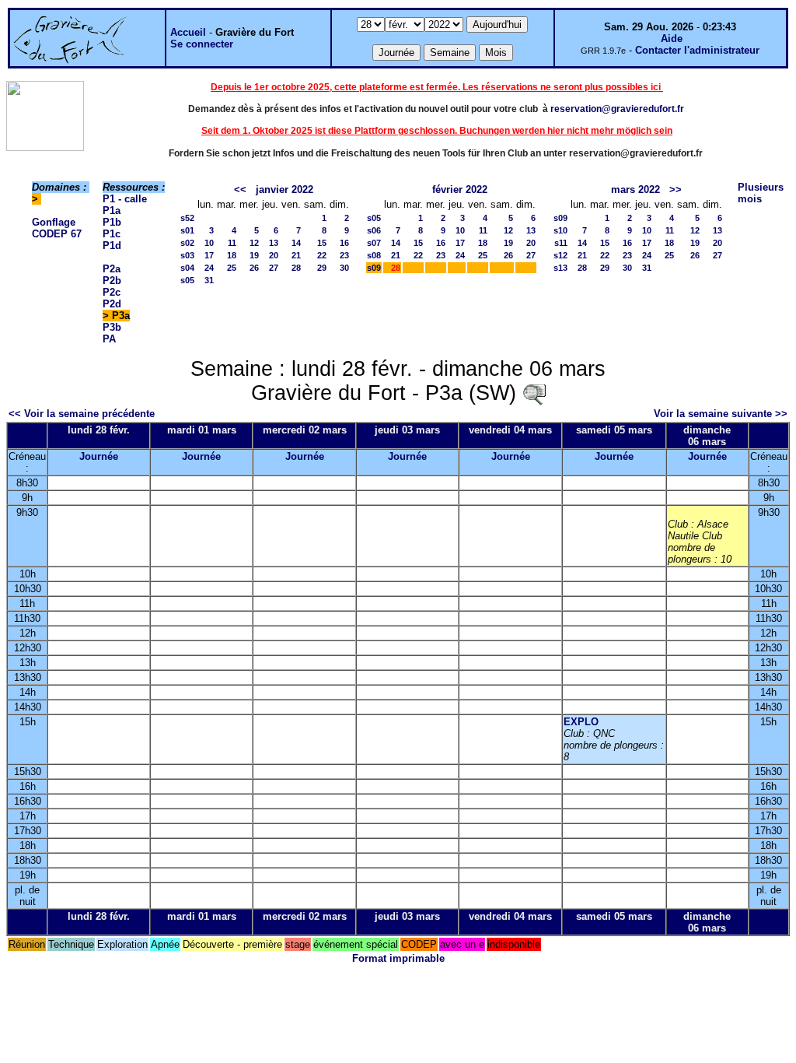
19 (254, 255)
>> (675, 189)
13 (273, 242)
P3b (112, 327)
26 (254, 267)
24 (209, 267)
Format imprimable (398, 958)
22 (321, 255)
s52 (187, 218)
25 (231, 267)
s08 (374, 255)
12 (254, 242)
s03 (187, 255)
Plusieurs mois (761, 193)
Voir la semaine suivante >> (720, 413)
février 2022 (459, 189)
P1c (111, 234)
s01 (187, 230)
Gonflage (53, 222)
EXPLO (581, 722)
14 (296, 242)
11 (232, 242)
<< (240, 189)
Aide (672, 38)
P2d (112, 304)
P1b (112, 222)
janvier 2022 (284, 189)
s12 (560, 255)
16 (344, 242)
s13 (560, 267)
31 (209, 280)
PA (109, 339)
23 (344, 255)
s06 (374, 230)
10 (209, 242)
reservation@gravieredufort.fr (617, 108)
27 (273, 267)
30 (344, 267)
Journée (98, 456)
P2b (112, 280)
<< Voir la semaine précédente (82, 413)
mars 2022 (635, 189)
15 (321, 242)
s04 (187, 267)
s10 (560, 230)
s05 (187, 280)
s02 (187, 242)
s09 (374, 267)
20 (273, 255)
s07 (374, 242)
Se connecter (201, 44)
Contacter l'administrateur (697, 50)
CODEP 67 (57, 234)
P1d (112, 245)
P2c (111, 292)
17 (209, 255)
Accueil (188, 32)
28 (296, 267)
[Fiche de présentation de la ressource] (534, 393)
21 (296, 255)
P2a (111, 269)
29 (321, 267)
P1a (111, 210)
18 (231, 255)
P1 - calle (125, 199)
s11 (560, 242)
